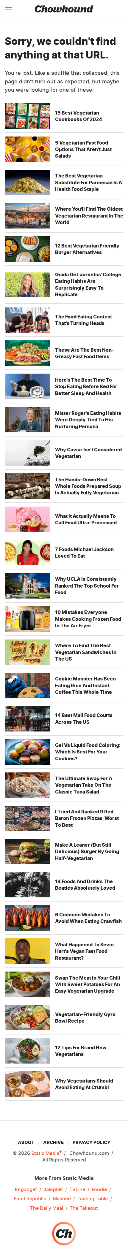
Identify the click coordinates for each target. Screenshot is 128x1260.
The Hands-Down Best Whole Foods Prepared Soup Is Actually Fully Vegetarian (88, 486)
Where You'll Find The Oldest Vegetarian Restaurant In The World (89, 215)
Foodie (99, 1189)
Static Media (45, 1153)
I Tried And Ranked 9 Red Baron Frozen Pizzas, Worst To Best (87, 818)
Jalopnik (53, 1189)
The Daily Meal (46, 1208)
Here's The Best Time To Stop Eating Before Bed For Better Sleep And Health (86, 386)
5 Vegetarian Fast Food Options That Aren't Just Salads (83, 149)
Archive (53, 1142)
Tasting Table (92, 1199)
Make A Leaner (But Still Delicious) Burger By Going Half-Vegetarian (87, 851)
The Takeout (84, 1208)
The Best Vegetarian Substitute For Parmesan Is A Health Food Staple (88, 182)
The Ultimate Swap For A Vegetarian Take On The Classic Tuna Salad (83, 785)
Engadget (26, 1189)
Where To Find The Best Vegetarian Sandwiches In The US (85, 652)
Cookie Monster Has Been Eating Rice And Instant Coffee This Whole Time (85, 685)
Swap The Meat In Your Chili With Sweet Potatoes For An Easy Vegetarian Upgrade (87, 984)
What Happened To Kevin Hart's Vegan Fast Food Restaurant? (84, 951)
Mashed (62, 1199)
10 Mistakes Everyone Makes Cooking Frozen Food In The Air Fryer (88, 619)
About (26, 1142)
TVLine (77, 1189)
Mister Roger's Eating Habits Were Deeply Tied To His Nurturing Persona (88, 419)
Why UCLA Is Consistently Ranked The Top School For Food (87, 585)
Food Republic (30, 1199)
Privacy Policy (91, 1142)
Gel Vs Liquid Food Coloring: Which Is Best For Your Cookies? (88, 751)
